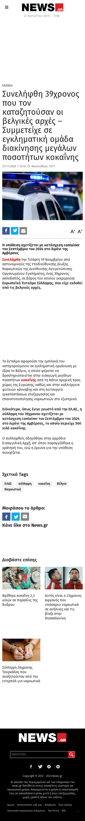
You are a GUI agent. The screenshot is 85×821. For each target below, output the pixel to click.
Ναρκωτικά (13, 489)
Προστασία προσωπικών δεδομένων (26, 810)
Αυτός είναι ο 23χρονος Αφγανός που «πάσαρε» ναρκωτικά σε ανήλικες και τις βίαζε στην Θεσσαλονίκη (63, 606)
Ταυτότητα (53, 810)
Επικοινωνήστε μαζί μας (29, 805)
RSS (64, 810)
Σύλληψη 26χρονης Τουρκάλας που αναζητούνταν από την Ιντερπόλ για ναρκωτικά (21, 674)
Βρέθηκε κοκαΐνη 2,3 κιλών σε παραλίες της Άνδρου (20, 600)
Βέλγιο (61, 484)
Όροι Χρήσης (65, 805)
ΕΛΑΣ (8, 484)
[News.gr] (42, 7)
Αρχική (10, 805)
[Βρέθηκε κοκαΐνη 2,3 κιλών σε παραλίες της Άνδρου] (21, 578)
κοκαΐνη (44, 484)
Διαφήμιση (50, 805)
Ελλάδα (7, 85)
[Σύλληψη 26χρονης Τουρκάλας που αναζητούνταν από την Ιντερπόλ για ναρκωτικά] (21, 650)
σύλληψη (25, 484)
